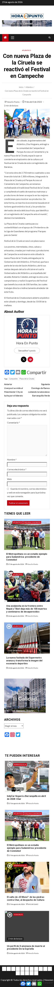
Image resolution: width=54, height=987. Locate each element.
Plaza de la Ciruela (27, 379)
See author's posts (27, 350)
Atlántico (26, 50)
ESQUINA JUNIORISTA (32, 522)
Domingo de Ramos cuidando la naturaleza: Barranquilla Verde (39, 390)
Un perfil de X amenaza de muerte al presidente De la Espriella (26, 947)
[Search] (49, 37)
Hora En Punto (13, 102)
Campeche (13, 379)
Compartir (37, 372)
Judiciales (18, 914)
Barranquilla (20, 764)
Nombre (12, 459)
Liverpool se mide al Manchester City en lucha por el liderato (13, 390)
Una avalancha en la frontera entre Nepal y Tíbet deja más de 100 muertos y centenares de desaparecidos (26, 609)
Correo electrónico (16, 469)
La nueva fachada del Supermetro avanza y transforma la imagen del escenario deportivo (24, 660)
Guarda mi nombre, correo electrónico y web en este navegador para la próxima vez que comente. (27, 492)
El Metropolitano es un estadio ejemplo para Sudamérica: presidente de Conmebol (26, 557)
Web (9, 479)
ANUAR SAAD (33, 904)
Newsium (48, 980)
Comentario (13, 422)
